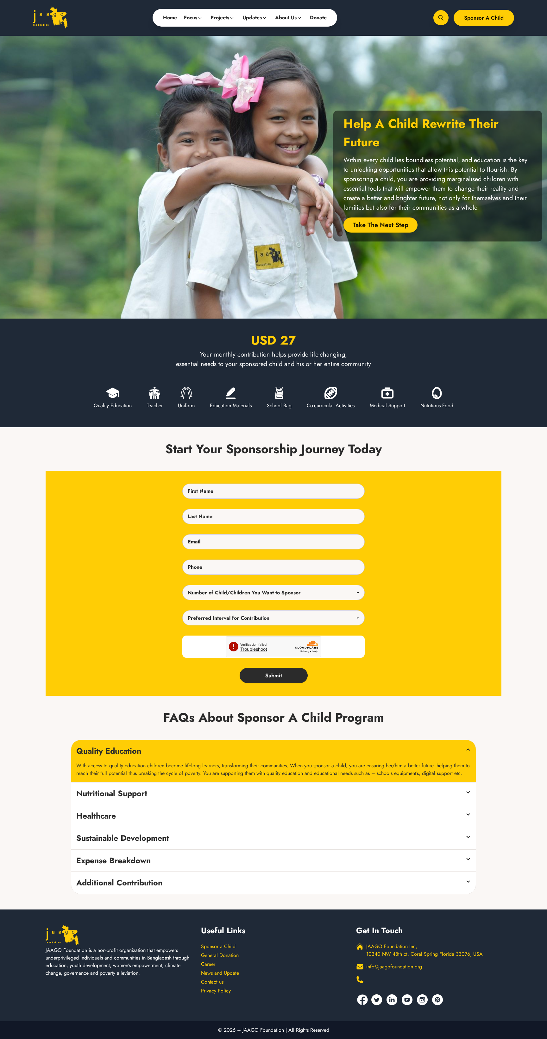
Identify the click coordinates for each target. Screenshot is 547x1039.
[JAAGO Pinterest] (438, 999)
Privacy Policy (216, 990)
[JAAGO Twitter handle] (377, 999)
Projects (220, 17)
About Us (286, 17)
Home (170, 17)
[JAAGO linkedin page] (393, 999)
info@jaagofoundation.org (394, 966)
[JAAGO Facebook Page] (362, 999)
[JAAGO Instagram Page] (423, 999)
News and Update (220, 973)
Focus (190, 17)
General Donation (220, 955)
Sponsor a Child (484, 18)
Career (208, 964)
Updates (252, 17)
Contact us (212, 981)
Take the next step (380, 225)
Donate (318, 17)
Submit (273, 675)
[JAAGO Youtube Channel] (408, 999)
